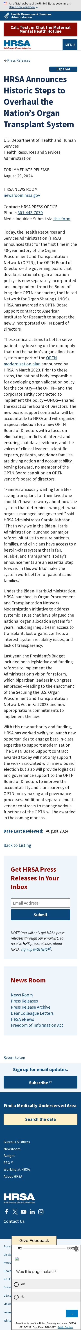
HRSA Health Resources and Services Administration (19, 1198)
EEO (7, 1162)
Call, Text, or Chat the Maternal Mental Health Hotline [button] (40, 29)
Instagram (41, 1212)
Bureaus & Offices (17, 1142)
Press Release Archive (30, 1007)
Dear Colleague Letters (32, 1013)
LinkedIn (32, 1212)
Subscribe (38, 1082)
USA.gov (9, 1295)
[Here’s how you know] (40, 5)
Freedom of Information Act (37, 1025)
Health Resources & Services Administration (31, 16)
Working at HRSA (17, 1169)
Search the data (40, 1119)
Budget (9, 1155)
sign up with (34, 949)
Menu (70, 44)
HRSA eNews (22, 1019)
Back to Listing (17, 845)
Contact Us (14, 1221)
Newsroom (12, 1149)
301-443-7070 (30, 212)
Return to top (14, 1057)
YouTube (24, 1212)
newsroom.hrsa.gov (22, 195)
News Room (22, 995)
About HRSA (13, 1176)
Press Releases (18, 60)
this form (61, 218)
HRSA (17, 44)
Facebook (6, 1212)
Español (63, 69)
